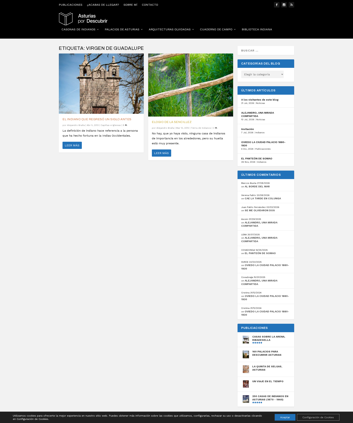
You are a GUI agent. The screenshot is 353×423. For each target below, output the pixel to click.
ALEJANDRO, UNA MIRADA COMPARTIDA (257, 114)
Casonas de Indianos (78, 29)
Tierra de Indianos (201, 128)
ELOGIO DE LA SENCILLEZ (172, 122)
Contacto (150, 4)
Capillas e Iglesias (111, 125)
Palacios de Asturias (122, 29)
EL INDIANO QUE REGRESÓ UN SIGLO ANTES (97, 119)
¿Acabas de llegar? (103, 4)
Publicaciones (70, 4)
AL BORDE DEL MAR (257, 186)
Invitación (247, 129)
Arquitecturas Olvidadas (170, 29)
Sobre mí (130, 4)
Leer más (72, 145)
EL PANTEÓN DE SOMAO (256, 158)
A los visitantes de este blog (260, 99)
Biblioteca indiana (257, 29)
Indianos (260, 132)
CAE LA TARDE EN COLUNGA (263, 198)
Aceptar (285, 417)
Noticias (260, 103)
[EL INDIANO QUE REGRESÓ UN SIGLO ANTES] (101, 83)
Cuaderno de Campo (216, 29)
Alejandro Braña (76, 125)
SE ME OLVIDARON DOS (260, 210)
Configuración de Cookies (318, 417)
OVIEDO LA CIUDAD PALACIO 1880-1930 (263, 144)
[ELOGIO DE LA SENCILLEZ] (190, 85)
